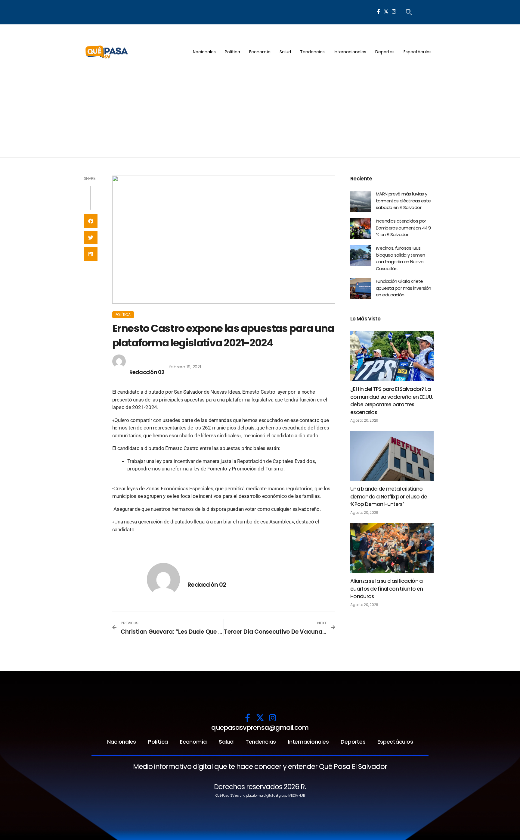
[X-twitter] (386, 11)
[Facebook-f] (378, 11)
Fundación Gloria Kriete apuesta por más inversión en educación (403, 288)
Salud (285, 52)
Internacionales (350, 52)
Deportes (385, 52)
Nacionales (204, 52)
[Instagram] (394, 11)
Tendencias (312, 52)
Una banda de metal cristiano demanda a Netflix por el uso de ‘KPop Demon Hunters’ (388, 496)
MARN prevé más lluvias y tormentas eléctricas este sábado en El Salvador (403, 201)
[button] (91, 221)
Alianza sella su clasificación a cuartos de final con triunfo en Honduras (386, 588)
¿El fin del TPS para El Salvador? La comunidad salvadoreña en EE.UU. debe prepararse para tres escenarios (391, 401)
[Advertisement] (260, 112)
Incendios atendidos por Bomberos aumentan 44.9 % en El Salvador (403, 228)
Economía (260, 52)
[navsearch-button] (409, 12)
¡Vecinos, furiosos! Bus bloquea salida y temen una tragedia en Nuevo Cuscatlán (400, 258)
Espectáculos (418, 52)
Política (232, 52)
